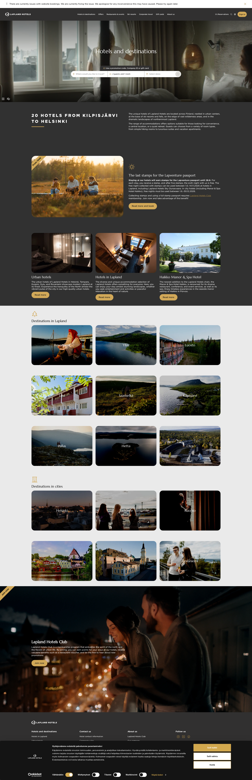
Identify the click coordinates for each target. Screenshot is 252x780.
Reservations (223, 14)
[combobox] (105, 74)
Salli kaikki (212, 748)
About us (132, 731)
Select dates (154, 74)
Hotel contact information (91, 736)
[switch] (95, 775)
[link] (178, 74)
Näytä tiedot (157, 775)
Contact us (85, 731)
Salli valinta (212, 756)
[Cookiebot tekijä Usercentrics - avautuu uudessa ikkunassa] (34, 775)
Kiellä (212, 765)
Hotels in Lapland (39, 736)
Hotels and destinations (44, 731)
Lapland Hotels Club (200, 195)
